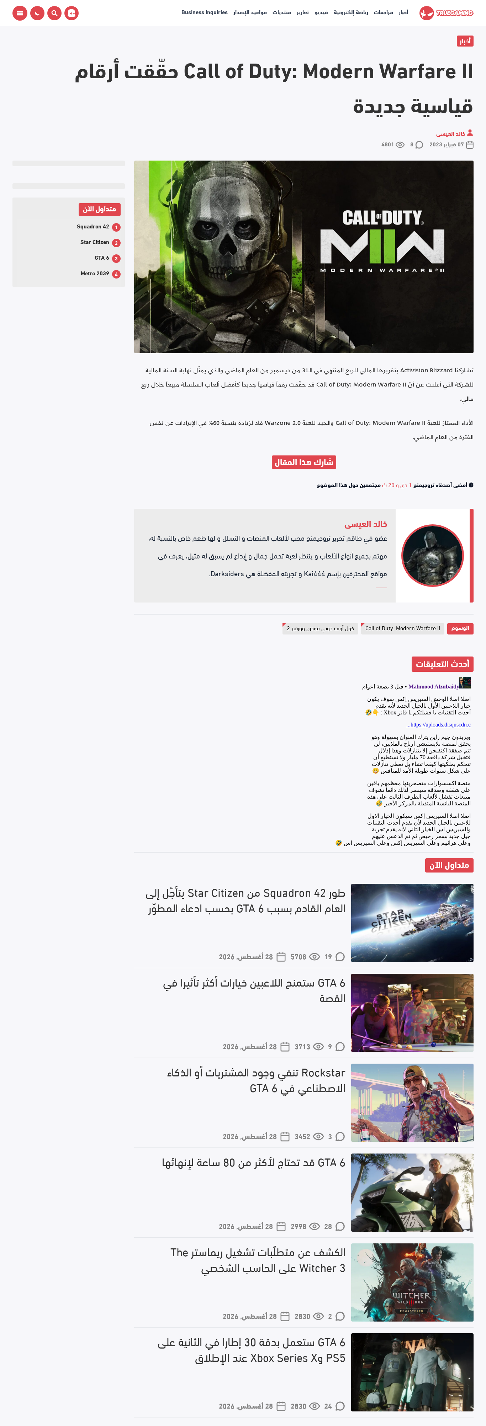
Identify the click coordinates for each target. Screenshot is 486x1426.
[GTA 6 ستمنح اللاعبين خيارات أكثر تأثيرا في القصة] (412, 1013)
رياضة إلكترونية (351, 11)
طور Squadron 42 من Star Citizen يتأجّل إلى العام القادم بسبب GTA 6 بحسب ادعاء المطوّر (245, 900)
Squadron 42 (93, 226)
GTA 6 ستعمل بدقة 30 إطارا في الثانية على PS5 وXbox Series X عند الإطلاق (251, 1349)
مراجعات (383, 11)
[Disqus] (304, 763)
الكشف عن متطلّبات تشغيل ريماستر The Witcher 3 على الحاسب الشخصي (257, 1259)
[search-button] (53, 13)
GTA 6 (102, 257)
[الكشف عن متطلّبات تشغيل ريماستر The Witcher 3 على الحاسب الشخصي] (412, 1282)
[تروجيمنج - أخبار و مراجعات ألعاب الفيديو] (446, 13)
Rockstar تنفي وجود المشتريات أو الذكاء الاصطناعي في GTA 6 (256, 1080)
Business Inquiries (204, 11)
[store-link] (70, 13)
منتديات (282, 11)
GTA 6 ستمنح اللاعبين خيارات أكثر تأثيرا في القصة (254, 990)
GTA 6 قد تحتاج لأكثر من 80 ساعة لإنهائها (253, 1162)
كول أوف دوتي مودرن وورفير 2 (320, 627)
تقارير (303, 11)
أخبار (403, 11)
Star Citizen (94, 241)
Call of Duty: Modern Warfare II (402, 627)
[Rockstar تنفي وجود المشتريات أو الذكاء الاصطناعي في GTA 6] (412, 1103)
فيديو (321, 11)
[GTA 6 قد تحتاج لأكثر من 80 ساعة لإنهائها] (412, 1193)
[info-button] (19, 13)
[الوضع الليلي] (37, 13)
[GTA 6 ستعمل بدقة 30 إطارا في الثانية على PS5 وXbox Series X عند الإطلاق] (412, 1372)
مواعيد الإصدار (250, 11)
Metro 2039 (95, 273)
